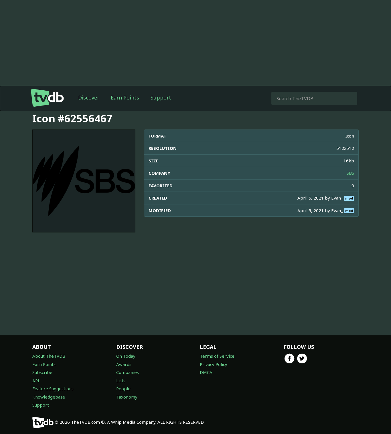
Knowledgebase (48, 397)
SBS (350, 173)
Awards (123, 364)
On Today (125, 356)
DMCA (206, 372)
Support (161, 97)
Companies (127, 372)
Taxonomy (126, 397)
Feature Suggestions (53, 388)
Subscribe (42, 372)
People (123, 388)
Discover (88, 97)
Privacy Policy (213, 364)
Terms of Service (217, 356)
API (35, 380)
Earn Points (125, 97)
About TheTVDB (48, 356)
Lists (120, 380)
